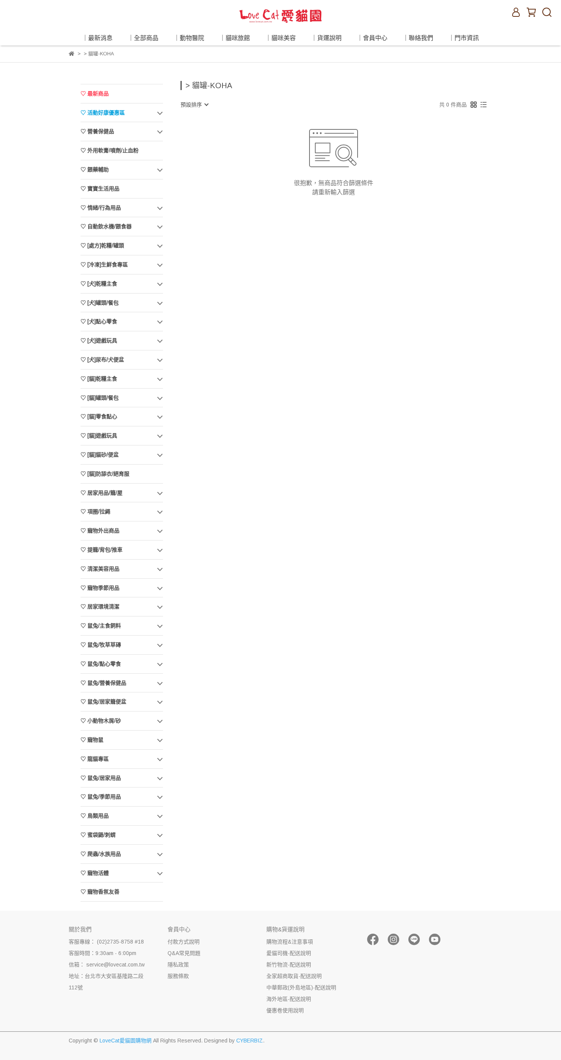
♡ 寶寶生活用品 (100, 189)
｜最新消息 (97, 38)
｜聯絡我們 (418, 38)
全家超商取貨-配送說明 (294, 976)
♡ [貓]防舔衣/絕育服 (105, 474)
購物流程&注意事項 (289, 942)
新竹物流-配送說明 (288, 965)
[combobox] (194, 104)
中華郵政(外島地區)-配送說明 (301, 987)
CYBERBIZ (249, 1040)
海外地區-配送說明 (288, 999)
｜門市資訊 (463, 38)
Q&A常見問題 (184, 953)
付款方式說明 (184, 942)
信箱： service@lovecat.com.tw (107, 965)
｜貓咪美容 (280, 38)
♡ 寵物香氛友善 (100, 892)
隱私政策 (178, 965)
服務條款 (178, 976)
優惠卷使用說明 (285, 1010)
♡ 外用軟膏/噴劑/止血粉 (110, 150)
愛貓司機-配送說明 (288, 953)
